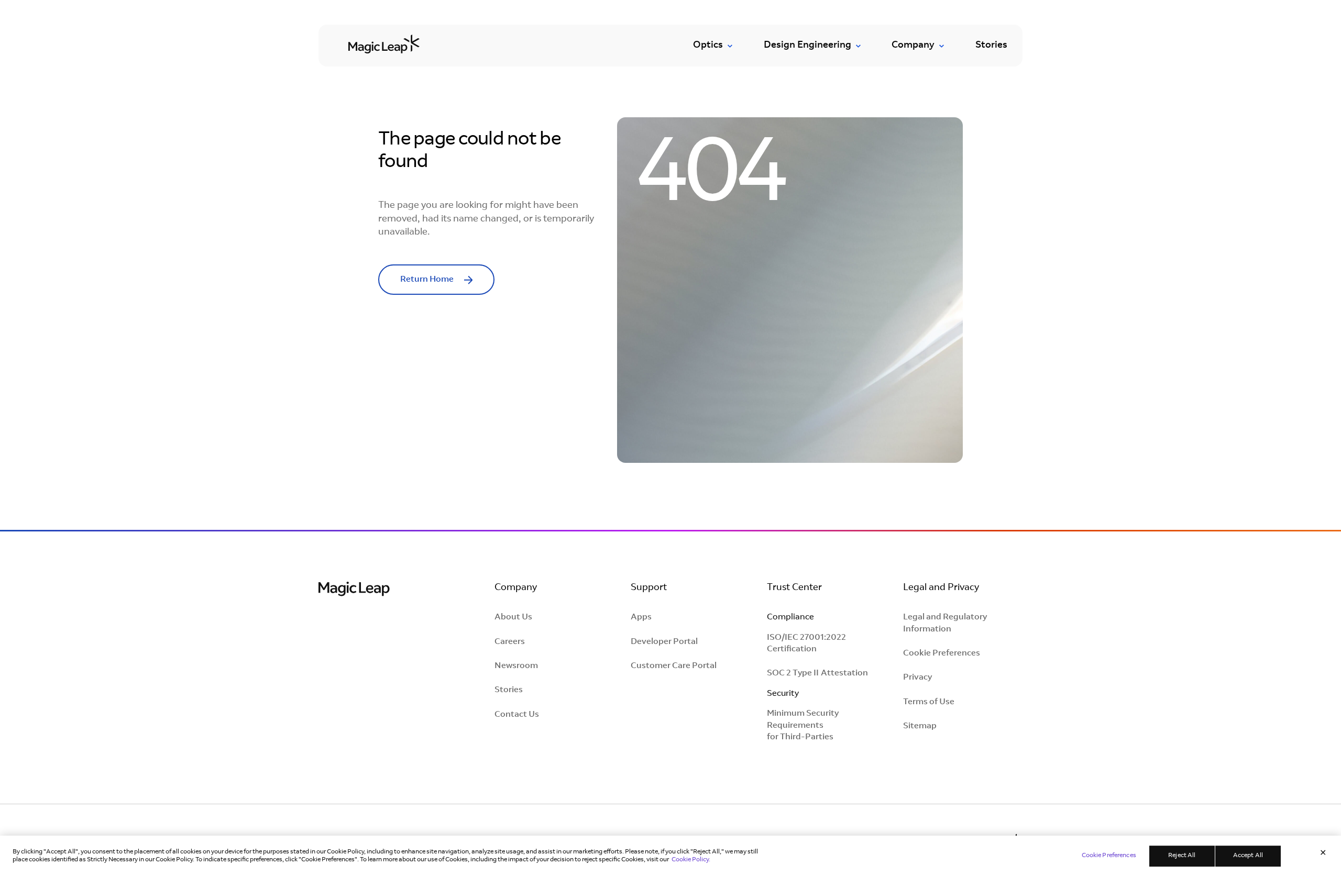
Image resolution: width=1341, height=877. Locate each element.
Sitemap (920, 726)
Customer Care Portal (674, 666)
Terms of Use (928, 702)
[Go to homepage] (384, 43)
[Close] (1323, 853)
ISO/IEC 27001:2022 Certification (806, 643)
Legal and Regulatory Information (945, 623)
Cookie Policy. (691, 860)
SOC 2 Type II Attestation (817, 673)
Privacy (917, 677)
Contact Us (516, 715)
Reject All (1181, 856)
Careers (509, 642)
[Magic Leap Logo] (354, 590)
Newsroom (516, 666)
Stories (991, 45)
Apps (641, 617)
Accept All (1248, 856)
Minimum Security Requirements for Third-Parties (803, 725)
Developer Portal (664, 642)
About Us (513, 617)
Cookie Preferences (941, 653)
